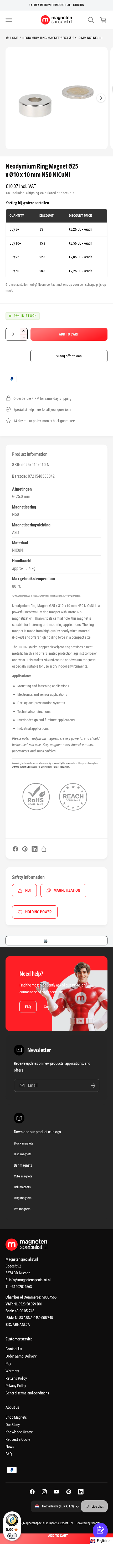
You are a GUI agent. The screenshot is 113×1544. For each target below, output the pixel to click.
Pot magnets (22, 1209)
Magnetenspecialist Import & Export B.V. (48, 1523)
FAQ (27, 1007)
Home (14, 38)
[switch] (12, 1536)
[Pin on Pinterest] (25, 849)
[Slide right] (101, 98)
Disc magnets (23, 1154)
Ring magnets (23, 1198)
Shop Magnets (16, 1417)
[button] (9, 20)
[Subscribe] (93, 1085)
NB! (27, 890)
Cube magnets (23, 1176)
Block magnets (23, 1143)
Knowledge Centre (19, 1432)
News (10, 1446)
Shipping (32, 193)
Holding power (38, 912)
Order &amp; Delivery (21, 1356)
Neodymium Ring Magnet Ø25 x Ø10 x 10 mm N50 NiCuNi (62, 38)
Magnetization (67, 890)
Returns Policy (16, 1378)
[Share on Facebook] (15, 849)
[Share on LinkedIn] (34, 849)
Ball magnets (22, 1187)
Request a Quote (18, 1439)
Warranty (12, 1371)
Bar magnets (23, 1165)
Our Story (13, 1424)
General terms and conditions (27, 1393)
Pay (8, 1363)
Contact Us (51, 1007)
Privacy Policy (16, 1385)
